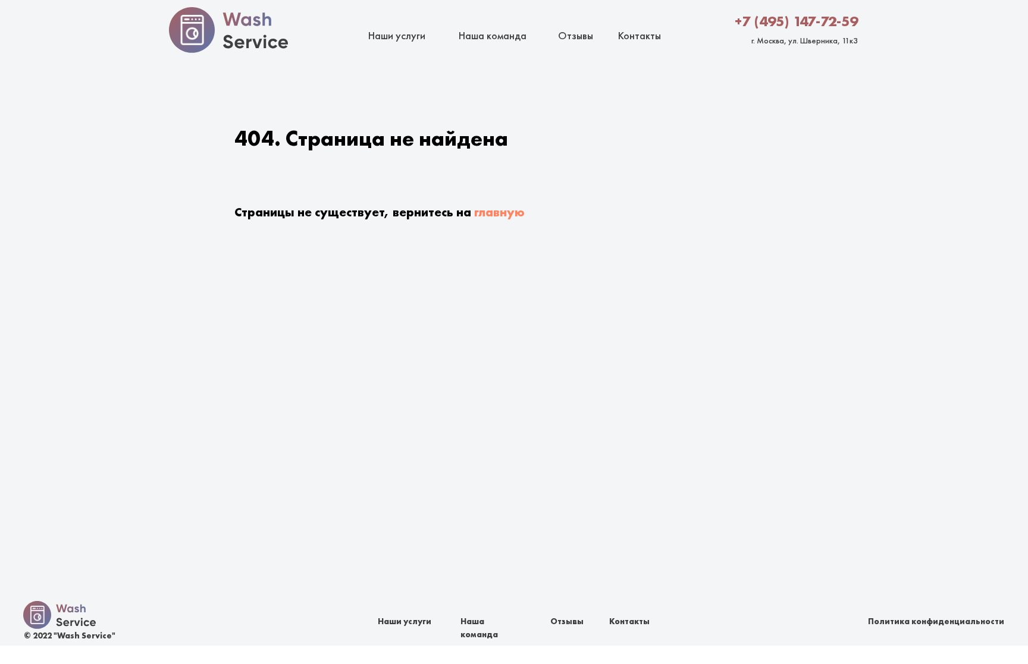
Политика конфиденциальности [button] (936, 621)
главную (499, 212)
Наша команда (492, 35)
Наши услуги (396, 35)
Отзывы (575, 35)
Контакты (639, 35)
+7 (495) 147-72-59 (796, 21)
